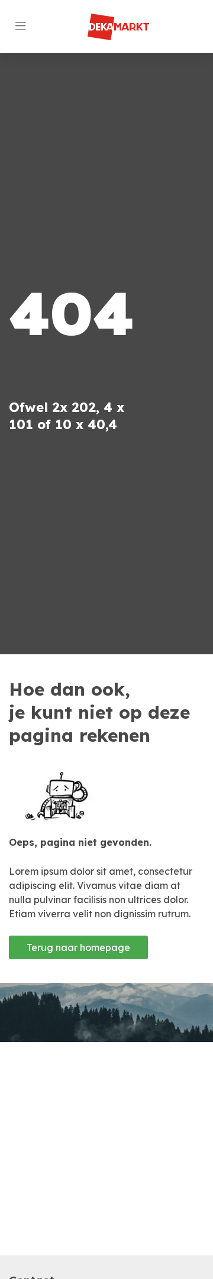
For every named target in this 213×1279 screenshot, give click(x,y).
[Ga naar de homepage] (118, 27)
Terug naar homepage (78, 947)
